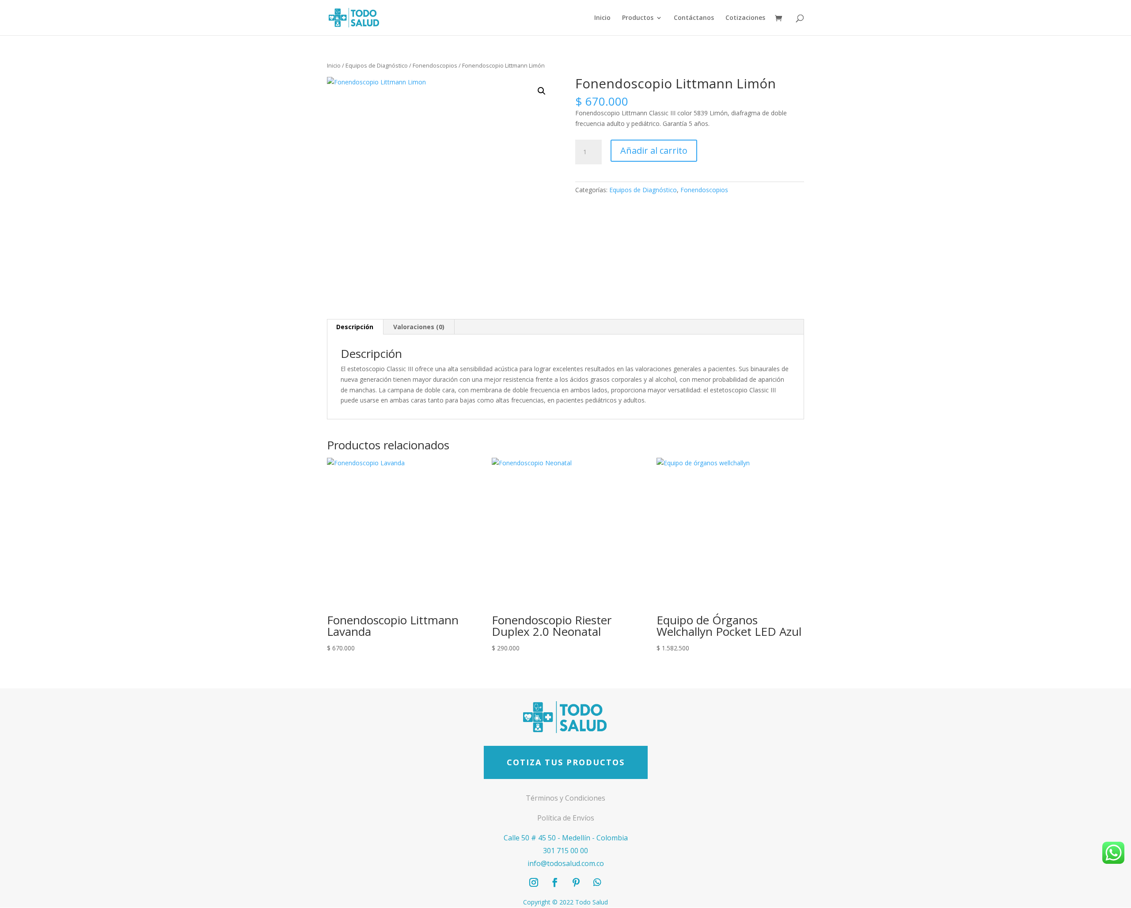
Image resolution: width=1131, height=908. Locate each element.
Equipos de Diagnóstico (376, 65)
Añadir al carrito (653, 150)
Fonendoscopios (435, 65)
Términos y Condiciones (565, 798)
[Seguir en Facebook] (555, 882)
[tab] (354, 326)
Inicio (602, 18)
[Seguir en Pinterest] (576, 882)
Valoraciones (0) (418, 327)
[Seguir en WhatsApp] (597, 882)
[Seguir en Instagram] (534, 882)
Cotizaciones (745, 18)
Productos (637, 18)
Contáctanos (694, 18)
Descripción (354, 327)
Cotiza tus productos (566, 762)
